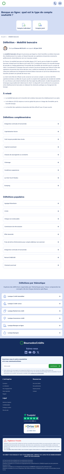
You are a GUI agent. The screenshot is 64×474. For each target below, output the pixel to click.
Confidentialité (6, 404)
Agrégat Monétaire (10, 203)
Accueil (3, 36)
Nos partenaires (37, 386)
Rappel (4, 393)
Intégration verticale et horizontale (15, 124)
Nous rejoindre (6, 391)
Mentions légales (7, 402)
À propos (5, 383)
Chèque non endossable (11, 219)
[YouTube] (30, 352)
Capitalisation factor (11, 131)
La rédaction (6, 386)
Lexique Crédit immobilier (16, 296)
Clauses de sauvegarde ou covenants (16, 154)
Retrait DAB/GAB (9, 257)
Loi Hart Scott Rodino (11, 178)
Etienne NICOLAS (20, 48)
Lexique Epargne (13, 333)
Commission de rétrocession (13, 226)
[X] (38, 352)
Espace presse (36, 388)
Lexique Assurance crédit (16, 318)
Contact (35, 391)
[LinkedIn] (26, 352)
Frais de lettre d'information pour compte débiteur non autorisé (24, 242)
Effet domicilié (8, 234)
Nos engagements (7, 388)
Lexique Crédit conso (15, 303)
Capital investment (10, 147)
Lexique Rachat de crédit (16, 311)
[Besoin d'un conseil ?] (55, 3)
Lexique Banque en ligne (16, 325)
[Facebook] (34, 352)
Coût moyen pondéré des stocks (14, 139)
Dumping (7, 185)
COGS (6, 211)
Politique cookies (7, 407)
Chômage (7, 162)
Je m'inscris (53, 366)
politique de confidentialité (37, 373)
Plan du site (5, 410)
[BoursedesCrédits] (32, 343)
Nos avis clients (36, 383)
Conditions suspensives (11, 170)
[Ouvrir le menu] (60, 3)
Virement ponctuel (10, 265)
